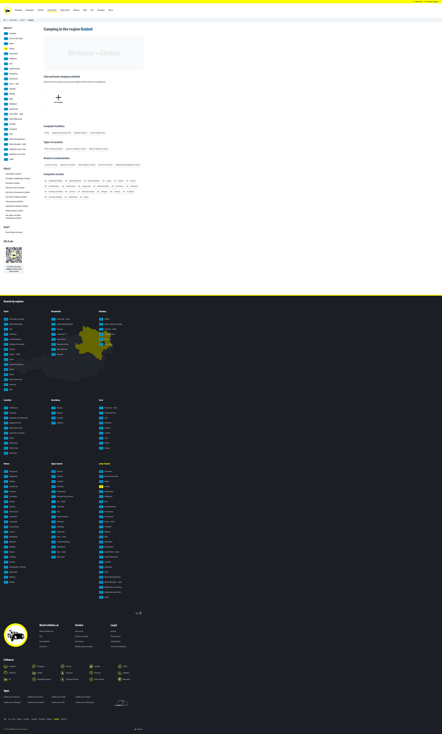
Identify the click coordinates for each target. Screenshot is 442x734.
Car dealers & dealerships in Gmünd (18, 178)
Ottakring (11, 557)
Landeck (105, 433)
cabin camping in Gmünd (86, 165)
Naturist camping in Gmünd (98, 149)
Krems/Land (11, 79)
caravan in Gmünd (51, 165)
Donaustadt (12, 486)
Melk (9, 99)
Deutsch (64, 719)
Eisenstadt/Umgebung (63, 324)
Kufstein (105, 428)
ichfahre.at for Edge (58, 697)
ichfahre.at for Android (36, 702)
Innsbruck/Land (108, 413)
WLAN (47, 133)
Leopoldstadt (12, 527)
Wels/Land (58, 557)
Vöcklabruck (59, 547)
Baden (9, 43)
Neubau (10, 552)
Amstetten (10, 33)
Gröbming (11, 334)
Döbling (10, 481)
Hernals (10, 501)
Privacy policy (116, 636)
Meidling (11, 547)
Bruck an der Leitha (14, 38)
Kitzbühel (105, 423)
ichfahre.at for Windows (12, 702)
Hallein (104, 319)
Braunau (58, 471)
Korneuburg (11, 74)
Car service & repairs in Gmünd (16, 197)
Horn (9, 63)
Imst (104, 418)
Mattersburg (59, 339)
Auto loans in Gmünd (13, 183)
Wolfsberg (11, 453)
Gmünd (22, 20)
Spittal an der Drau (13, 428)
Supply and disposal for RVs (61, 133)
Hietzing (10, 506)
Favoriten (11, 491)
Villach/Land (11, 448)
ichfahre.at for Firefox (35, 697)
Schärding (58, 527)
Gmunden (58, 486)
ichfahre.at (12, 729)
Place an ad (79, 631)
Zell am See (106, 344)
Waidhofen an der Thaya (15, 149)
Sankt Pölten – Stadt (14, 114)
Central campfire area (97, 133)
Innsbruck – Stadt (109, 408)
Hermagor (10, 413)
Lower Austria (13, 20)
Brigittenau (11, 476)
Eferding (58, 476)
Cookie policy (115, 641)
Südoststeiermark (13, 379)
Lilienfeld (10, 89)
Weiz (9, 389)
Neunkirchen (11, 109)
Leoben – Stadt (12, 354)
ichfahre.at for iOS (58, 702)
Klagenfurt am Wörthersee (17, 418)
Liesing (10, 532)
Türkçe (19, 719)
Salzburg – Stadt (108, 329)
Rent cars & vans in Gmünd (15, 187)
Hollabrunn (11, 58)
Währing (10, 577)
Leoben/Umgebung (14, 364)
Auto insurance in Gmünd (14, 201)
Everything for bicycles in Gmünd (17, 206)
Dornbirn (58, 418)
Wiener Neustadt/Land (15, 139)
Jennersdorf (59, 334)
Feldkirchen (11, 408)
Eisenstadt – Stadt (61, 319)
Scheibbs (10, 124)
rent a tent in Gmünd (105, 165)
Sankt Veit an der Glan (15, 433)
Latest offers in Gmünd (13, 174)
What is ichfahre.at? (46, 631)
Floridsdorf (11, 496)
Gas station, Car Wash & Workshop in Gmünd (13, 216)
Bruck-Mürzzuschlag (14, 319)
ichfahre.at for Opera (83, 697)
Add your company (81, 636)
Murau (9, 374)
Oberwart (58, 354)
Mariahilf (11, 542)
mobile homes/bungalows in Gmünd (127, 165)
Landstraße (11, 521)
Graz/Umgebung (13, 339)
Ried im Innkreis (60, 517)
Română (42, 719)
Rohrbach (58, 521)
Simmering (11, 572)
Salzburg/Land (107, 334)
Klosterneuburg (12, 69)
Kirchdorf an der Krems (63, 496)
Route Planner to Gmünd (14, 232)
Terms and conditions (118, 646)
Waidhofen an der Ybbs (15, 154)
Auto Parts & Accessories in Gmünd (18, 192)
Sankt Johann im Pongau (111, 324)
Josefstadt (11, 517)
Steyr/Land (59, 532)
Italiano (49, 719)
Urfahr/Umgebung (61, 542)
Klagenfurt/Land (13, 423)
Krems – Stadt (12, 84)
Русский (11, 719)
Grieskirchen (59, 491)
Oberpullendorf (60, 349)
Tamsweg (105, 339)
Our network (79, 641)
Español (34, 719)
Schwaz (105, 448)
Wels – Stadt (59, 552)
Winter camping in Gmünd (54, 149)
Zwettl (9, 159)
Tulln (9, 134)
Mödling (10, 94)
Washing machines (80, 133)
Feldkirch (58, 423)
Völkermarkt (11, 443)
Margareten (12, 537)
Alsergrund (11, 471)
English (56, 719)
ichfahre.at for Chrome (12, 697)
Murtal (9, 369)
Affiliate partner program (84, 646)
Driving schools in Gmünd (14, 211)
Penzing (10, 562)
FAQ (40, 636)
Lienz (104, 438)
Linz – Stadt (59, 501)
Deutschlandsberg (13, 324)
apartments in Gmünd (67, 165)
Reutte (104, 443)
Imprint (113, 631)
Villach (10, 438)
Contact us (43, 646)
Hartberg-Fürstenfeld (14, 344)
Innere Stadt (12, 511)
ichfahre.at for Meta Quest (85, 702)
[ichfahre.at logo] (7, 10)
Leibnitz (10, 349)
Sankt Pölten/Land (13, 119)
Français (26, 719)
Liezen (10, 359)
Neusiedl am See (60, 344)
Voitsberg (10, 384)
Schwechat (11, 129)
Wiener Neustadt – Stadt (15, 144)
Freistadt (58, 481)
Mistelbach (11, 104)
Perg (56, 511)
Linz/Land (58, 506)
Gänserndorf (11, 53)
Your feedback (44, 641)
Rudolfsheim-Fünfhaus (16, 567)
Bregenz (58, 408)
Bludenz (58, 413)
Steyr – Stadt (59, 537)
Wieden (10, 582)
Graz (9, 329)
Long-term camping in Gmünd (76, 149)
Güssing (58, 329)
